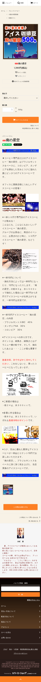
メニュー (8, 3)
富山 (25, 665)
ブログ (5, 649)
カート (35, 3)
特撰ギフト (12, 18)
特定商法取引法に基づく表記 (29, 649)
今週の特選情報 (13, 14)
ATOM (16, 649)
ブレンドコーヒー (14, 11)
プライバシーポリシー (20, 653)
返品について (35, 125)
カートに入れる (21, 120)
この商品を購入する (20, 507)
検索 (22, 3)
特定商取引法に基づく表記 (30, 128)
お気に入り (21, 76)
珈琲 (28, 665)
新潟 (14, 665)
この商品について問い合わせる (28, 517)
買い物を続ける (33, 521)
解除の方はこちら (33, 600)
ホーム (3, 11)
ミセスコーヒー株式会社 (18, 662)
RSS (10, 649)
